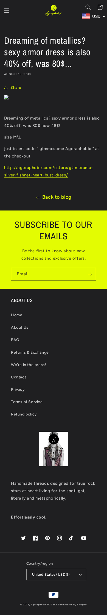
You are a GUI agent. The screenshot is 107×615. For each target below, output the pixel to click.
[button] (7, 10)
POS (49, 604)
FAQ (15, 339)
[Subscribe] (90, 274)
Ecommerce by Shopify (72, 604)
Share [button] (15, 87)
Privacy (18, 389)
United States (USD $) (51, 574)
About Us (20, 327)
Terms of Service (27, 402)
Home (16, 315)
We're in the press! (28, 364)
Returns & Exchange (30, 352)
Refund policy (24, 414)
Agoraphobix (38, 604)
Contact (18, 377)
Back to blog (57, 197)
